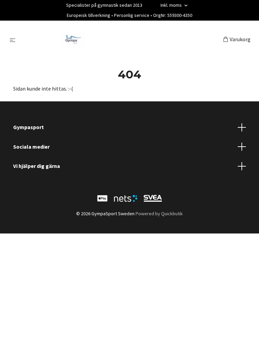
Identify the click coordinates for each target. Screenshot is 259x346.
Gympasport (28, 127)
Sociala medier (31, 146)
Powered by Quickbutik (159, 214)
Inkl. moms (172, 5)
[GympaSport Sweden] (120, 40)
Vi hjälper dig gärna (36, 166)
